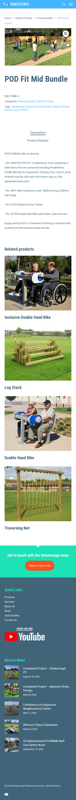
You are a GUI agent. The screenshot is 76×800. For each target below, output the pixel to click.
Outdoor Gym (12, 110)
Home (8, 18)
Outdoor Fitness (23, 18)
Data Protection (53, 786)
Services (9, 601)
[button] (71, 4)
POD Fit (25, 110)
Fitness (30, 106)
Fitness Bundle (43, 106)
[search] (63, 4)
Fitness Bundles (44, 18)
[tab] (38, 132)
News (8, 611)
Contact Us (11, 620)
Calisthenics (18, 106)
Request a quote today (40, 565)
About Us (10, 606)
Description (38, 132)
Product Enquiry (37, 140)
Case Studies (12, 615)
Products (10, 597)
